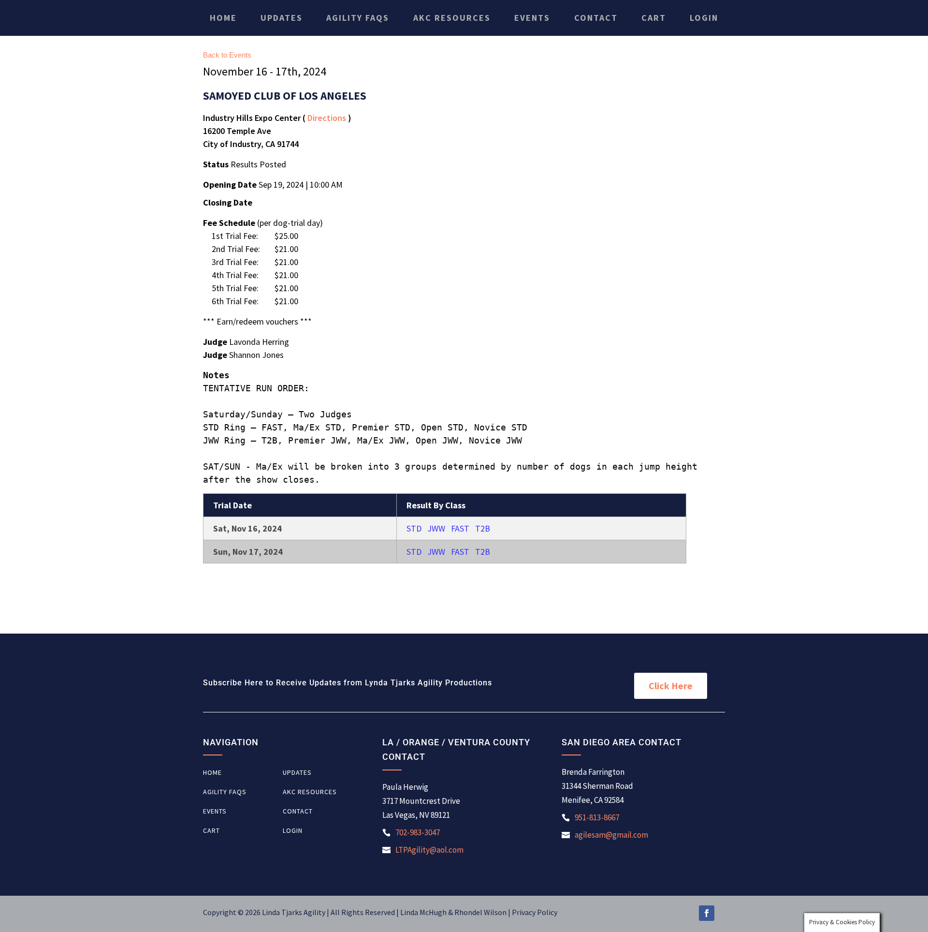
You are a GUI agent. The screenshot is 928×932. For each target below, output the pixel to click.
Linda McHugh (424, 912)
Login (704, 18)
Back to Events (227, 55)
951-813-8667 (597, 817)
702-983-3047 (417, 832)
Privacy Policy (534, 912)
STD (413, 528)
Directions (326, 117)
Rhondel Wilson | (483, 912)
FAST (460, 528)
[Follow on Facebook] (706, 913)
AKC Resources (452, 18)
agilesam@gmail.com (611, 834)
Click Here (671, 686)
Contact (596, 18)
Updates (282, 18)
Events (532, 18)
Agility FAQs (357, 18)
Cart (653, 18)
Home (223, 18)
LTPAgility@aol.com (429, 849)
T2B (482, 528)
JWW (436, 528)
